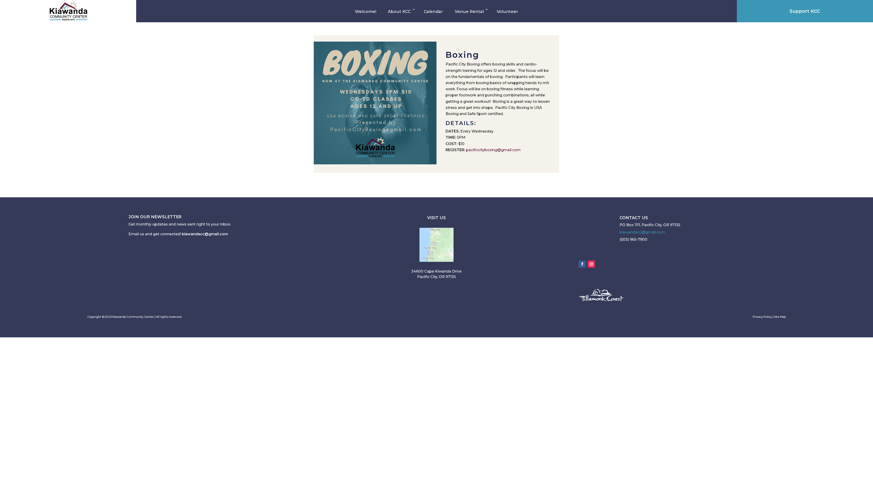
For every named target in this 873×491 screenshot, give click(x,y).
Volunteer (507, 11)
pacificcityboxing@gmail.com (493, 150)
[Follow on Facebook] (582, 264)
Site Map (780, 316)
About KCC (399, 11)
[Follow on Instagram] (591, 264)
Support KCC (805, 11)
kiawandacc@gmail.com (205, 234)
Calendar (433, 11)
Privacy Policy (762, 316)
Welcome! (365, 11)
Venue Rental (469, 11)
